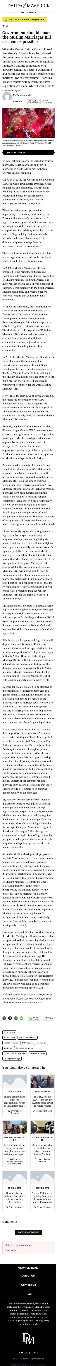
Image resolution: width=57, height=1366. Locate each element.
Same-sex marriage (24, 1048)
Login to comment (28, 1232)
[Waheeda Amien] (7, 96)
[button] (33, 101)
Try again (10, 1250)
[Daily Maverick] (28, 5)
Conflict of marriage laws (15, 1053)
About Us (28, 1275)
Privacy (23, 1353)
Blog (29, 1294)
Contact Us (28, 1284)
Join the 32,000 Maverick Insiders (26, 1310)
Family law (42, 1043)
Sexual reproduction (27, 1037)
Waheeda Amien (24, 95)
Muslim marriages (37, 1053)
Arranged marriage (12, 1058)
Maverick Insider (29, 1267)
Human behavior (11, 1043)
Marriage (8, 1048)
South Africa (9, 1032)
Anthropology (27, 1043)
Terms (34, 1353)
